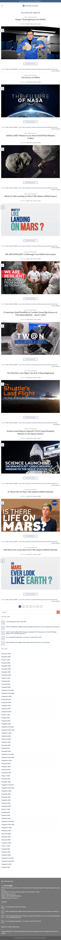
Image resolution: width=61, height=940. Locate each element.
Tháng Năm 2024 (6, 711)
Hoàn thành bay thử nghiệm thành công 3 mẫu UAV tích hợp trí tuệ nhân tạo (28, 642)
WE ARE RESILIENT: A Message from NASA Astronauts (30, 254)
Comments (56, 424)
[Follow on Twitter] (6, 885)
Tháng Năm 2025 (6, 675)
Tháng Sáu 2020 (5, 839)
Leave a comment (55, 70)
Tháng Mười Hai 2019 (7, 858)
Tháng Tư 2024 (5, 714)
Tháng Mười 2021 (6, 791)
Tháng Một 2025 (6, 687)
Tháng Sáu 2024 (5, 708)
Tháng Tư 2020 (5, 846)
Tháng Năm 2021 (6, 806)
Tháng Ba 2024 (5, 717)
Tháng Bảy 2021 (6, 800)
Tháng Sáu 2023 (5, 745)
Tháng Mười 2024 (6, 696)
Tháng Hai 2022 (5, 778)
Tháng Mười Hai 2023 (7, 727)
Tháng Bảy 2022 (6, 766)
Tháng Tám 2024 (6, 702)
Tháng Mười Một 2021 (7, 788)
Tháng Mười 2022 (6, 760)
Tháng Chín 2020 (6, 830)
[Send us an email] (8, 885)
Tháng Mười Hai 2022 (7, 754)
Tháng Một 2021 (6, 818)
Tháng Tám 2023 (6, 739)
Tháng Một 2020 (6, 855)
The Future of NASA (30, 77)
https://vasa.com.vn (12, 898)
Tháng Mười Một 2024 (7, 693)
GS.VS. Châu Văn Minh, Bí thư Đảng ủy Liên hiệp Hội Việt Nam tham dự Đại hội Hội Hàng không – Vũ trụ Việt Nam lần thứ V (31, 632)
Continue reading (30, 63)
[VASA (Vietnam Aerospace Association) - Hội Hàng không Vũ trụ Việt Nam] (30, 6)
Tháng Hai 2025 (5, 684)
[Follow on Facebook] (2, 885)
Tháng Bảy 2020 (6, 836)
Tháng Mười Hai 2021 (7, 785)
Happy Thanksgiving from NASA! (30, 19)
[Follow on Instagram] (4, 885)
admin (39, 24)
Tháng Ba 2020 (5, 849)
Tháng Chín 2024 (6, 699)
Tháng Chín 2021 (6, 794)
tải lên (52, 69)
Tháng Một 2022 (6, 782)
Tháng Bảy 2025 (6, 672)
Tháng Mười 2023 (6, 733)
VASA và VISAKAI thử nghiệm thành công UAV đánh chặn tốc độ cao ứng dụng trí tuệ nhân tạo (33, 626)
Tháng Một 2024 (6, 724)
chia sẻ (24, 69)
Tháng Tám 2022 (6, 763)
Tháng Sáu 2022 (5, 769)
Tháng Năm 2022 (6, 772)
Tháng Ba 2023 (5, 748)
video (56, 69)
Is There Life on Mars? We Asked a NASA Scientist (30, 492)
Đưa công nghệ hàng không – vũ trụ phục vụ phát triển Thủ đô (24, 637)
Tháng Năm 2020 (6, 843)
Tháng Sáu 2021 (5, 803)
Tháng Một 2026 (6, 666)
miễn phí (49, 69)
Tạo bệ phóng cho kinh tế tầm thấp (16, 621)
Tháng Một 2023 (6, 751)
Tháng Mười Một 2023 (7, 730)
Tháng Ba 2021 (5, 812)
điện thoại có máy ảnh (31, 69)
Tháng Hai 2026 (5, 663)
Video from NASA (32, 17)
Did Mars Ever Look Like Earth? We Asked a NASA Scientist (30, 550)
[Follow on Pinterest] (10, 885)
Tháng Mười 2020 (6, 827)
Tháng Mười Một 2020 (7, 824)
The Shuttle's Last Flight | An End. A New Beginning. (30, 373)
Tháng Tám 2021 (6, 797)
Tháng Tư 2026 (5, 659)
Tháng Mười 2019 (6, 864)
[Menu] (2, 6)
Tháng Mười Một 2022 (7, 757)
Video (25, 17)
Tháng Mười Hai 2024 (7, 690)
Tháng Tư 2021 (5, 809)
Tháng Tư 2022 (5, 775)
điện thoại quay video (41, 69)
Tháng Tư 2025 (5, 678)
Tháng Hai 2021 (5, 815)
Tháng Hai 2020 (5, 852)
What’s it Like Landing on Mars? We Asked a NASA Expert (30, 196)
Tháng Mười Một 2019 (7, 861)
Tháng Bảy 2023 (6, 742)
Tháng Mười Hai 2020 (7, 821)
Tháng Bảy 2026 (6, 656)
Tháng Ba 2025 (5, 681)
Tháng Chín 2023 (6, 736)
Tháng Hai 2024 (5, 721)
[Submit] (58, 612)
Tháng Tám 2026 (6, 653)
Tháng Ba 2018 (5, 867)
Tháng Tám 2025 (6, 669)
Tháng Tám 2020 (6, 833)
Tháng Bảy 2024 (6, 705)
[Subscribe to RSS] (11, 885)
